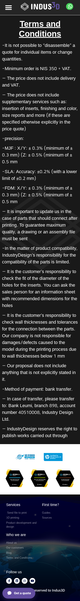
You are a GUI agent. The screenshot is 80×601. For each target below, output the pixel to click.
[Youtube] (32, 581)
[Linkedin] (17, 581)
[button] (8, 7)
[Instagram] (24, 581)
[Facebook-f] (9, 581)
